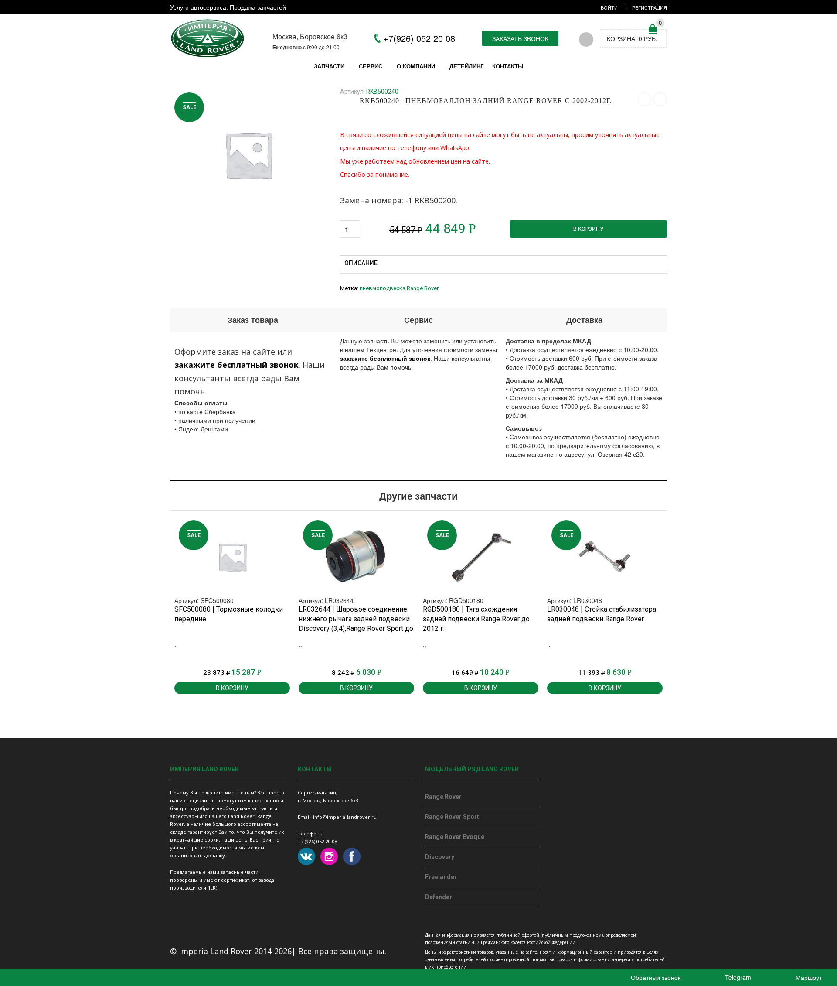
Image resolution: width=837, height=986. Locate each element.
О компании (416, 66)
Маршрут (808, 977)
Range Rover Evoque (454, 836)
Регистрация (649, 7)
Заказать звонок (520, 38)
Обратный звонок (654, 977)
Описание (361, 263)
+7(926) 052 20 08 (419, 38)
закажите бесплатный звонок (236, 364)
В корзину (588, 229)
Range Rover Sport (452, 816)
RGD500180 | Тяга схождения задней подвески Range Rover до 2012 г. (476, 619)
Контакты (508, 66)
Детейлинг (466, 66)
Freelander (441, 876)
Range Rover (443, 796)
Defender (438, 897)
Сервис (370, 66)
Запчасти (329, 66)
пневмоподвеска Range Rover (399, 288)
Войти (609, 7)
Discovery (439, 856)
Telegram (737, 977)
